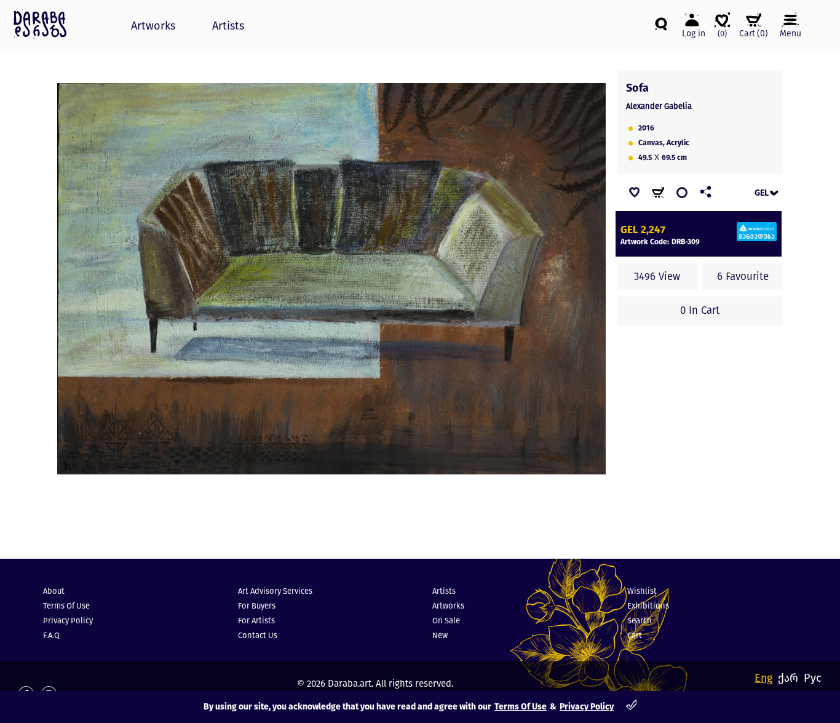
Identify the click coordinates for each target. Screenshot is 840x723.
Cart (634, 635)
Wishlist (642, 591)
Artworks (153, 26)
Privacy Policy (587, 706)
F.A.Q (51, 635)
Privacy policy (68, 620)
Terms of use (66, 605)
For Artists (256, 620)
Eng (763, 678)
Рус (813, 678)
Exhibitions (648, 605)
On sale (446, 620)
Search (639, 620)
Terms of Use (520, 706)
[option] (331, 278)
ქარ (788, 678)
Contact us (257, 635)
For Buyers (256, 605)
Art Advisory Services (275, 591)
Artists (228, 26)
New (440, 635)
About (54, 591)
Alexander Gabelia (659, 106)
